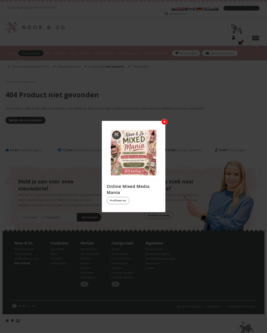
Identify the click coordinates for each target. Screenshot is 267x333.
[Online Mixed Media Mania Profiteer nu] (133, 153)
